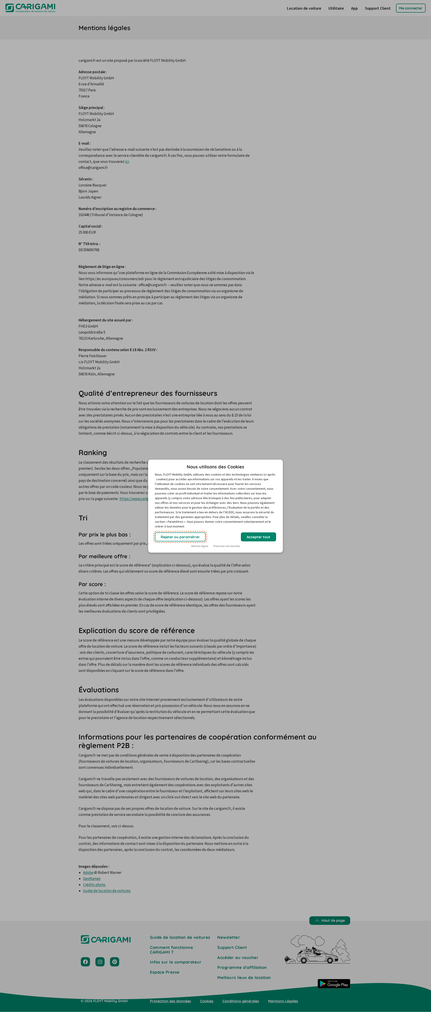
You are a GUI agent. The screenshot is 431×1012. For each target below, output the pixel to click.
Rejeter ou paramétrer (180, 537)
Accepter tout (258, 537)
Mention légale (199, 546)
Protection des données (226, 546)
